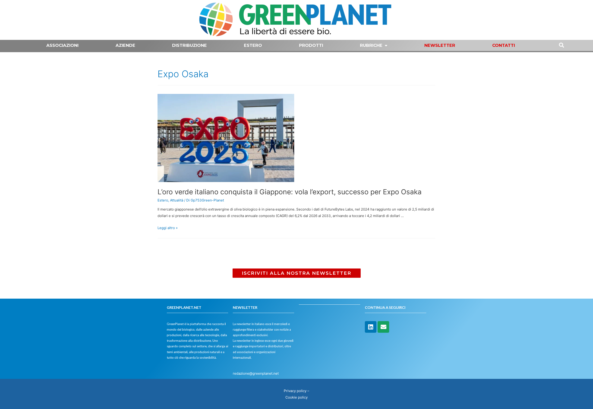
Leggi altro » (168, 228)
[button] (297, 273)
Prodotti (311, 45)
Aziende (125, 45)
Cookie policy (296, 397)
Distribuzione (189, 45)
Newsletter (439, 45)
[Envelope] (383, 327)
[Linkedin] (370, 327)
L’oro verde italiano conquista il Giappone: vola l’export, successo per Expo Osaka (290, 192)
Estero (253, 45)
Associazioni (62, 45)
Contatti (503, 45)
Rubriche (371, 45)
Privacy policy (295, 391)
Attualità (176, 200)
